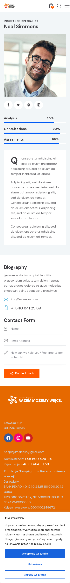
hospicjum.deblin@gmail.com (24, 452)
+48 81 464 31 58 (35, 464)
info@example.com (24, 299)
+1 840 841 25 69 (26, 308)
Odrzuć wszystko (35, 574)
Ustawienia (35, 564)
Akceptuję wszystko (35, 553)
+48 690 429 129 (38, 458)
